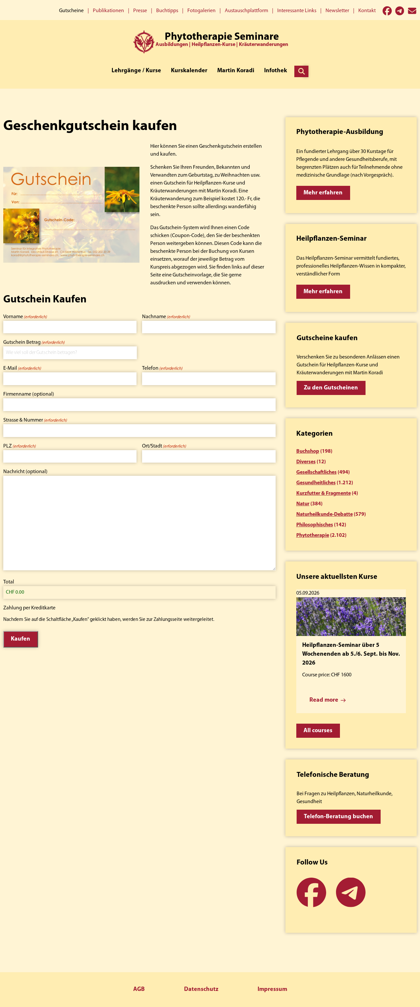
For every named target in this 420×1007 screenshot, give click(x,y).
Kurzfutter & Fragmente (323, 493)
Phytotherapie (312, 535)
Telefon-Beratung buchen (338, 817)
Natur (302, 504)
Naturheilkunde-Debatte (324, 514)
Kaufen (20, 639)
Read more (323, 700)
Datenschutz (201, 990)
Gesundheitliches (316, 483)
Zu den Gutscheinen (331, 388)
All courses (318, 731)
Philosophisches (314, 525)
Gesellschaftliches (316, 472)
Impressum (272, 990)
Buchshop (307, 451)
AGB (139, 990)
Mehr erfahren (323, 193)
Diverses (306, 462)
